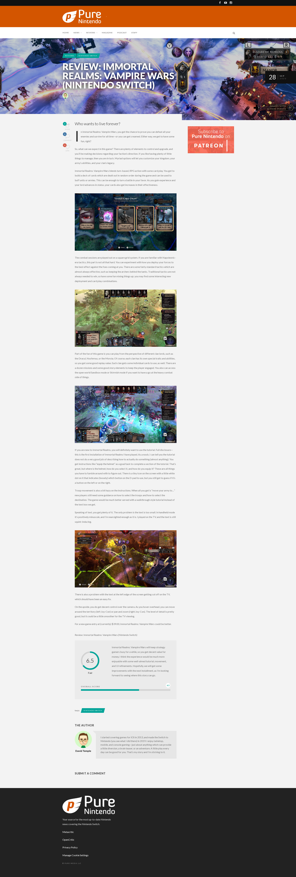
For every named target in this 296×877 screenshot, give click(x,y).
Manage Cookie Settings (75, 855)
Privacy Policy (70, 847)
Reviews (90, 32)
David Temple (81, 96)
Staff (134, 32)
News (76, 32)
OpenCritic (68, 839)
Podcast (122, 32)
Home (66, 32)
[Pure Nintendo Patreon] (211, 139)
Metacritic (68, 831)
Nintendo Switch (88, 56)
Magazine (107, 32)
